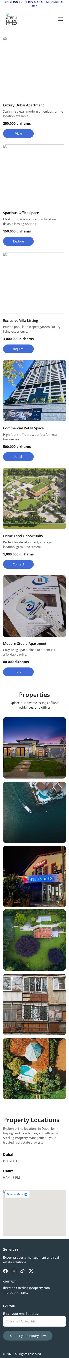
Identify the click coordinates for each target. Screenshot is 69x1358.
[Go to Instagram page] (14, 1271)
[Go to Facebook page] (5, 1271)
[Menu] (60, 19)
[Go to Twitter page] (31, 1271)
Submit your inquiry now (28, 1336)
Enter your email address (21, 1314)
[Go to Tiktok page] (22, 1271)
